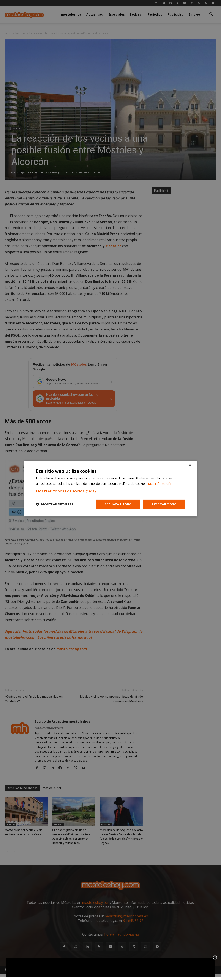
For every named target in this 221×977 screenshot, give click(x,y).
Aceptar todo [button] (164, 504)
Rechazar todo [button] (118, 504)
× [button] (189, 465)
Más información (160, 483)
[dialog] (110, 489)
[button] (110, 491)
